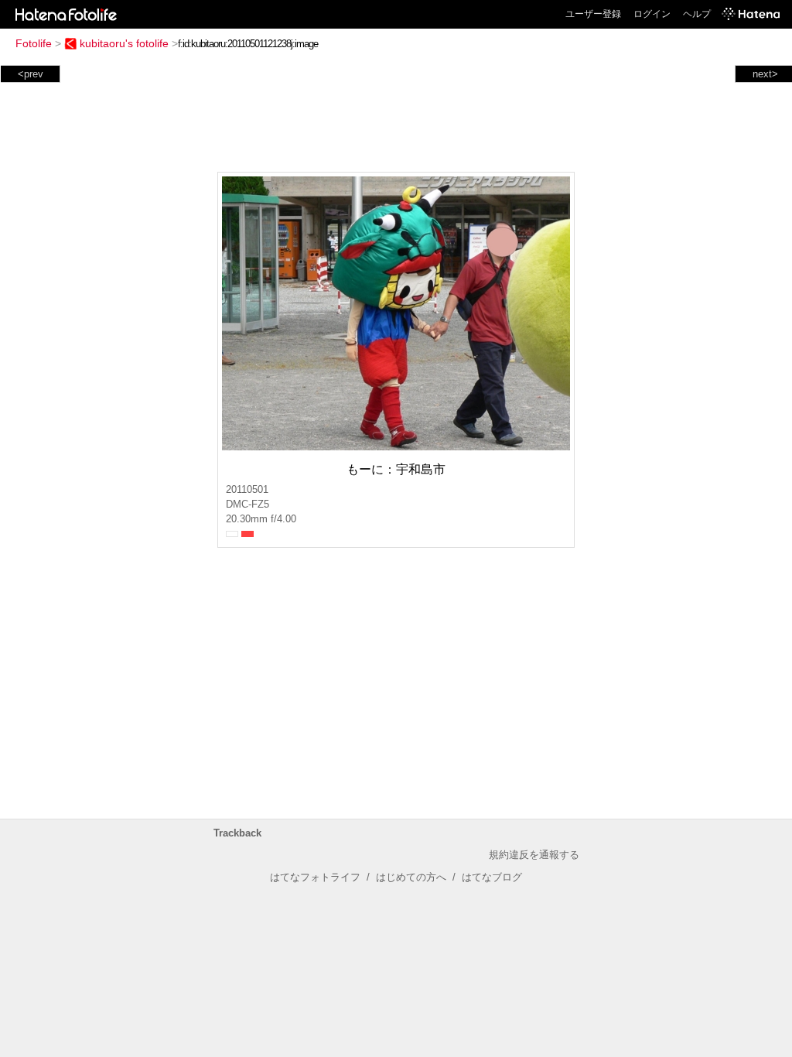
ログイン (652, 14)
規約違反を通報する (534, 854)
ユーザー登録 (593, 14)
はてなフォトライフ (315, 877)
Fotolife (33, 43)
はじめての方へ (411, 877)
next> (765, 74)
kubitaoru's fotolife (124, 43)
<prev (30, 74)
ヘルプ (697, 14)
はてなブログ (492, 877)
